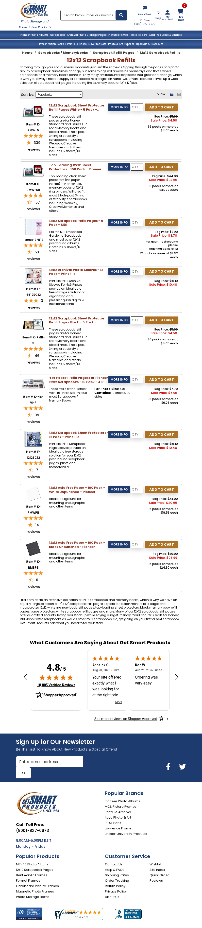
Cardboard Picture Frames (37, 886)
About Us (112, 896)
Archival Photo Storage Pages (86, 35)
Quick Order (159, 875)
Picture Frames (118, 35)
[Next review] (176, 677)
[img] (56, 677)
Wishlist (155, 864)
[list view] (172, 94)
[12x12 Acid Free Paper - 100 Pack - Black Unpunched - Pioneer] (33, 548)
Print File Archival (118, 812)
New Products (97, 44)
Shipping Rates (117, 875)
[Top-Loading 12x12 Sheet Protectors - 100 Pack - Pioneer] (33, 171)
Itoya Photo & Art (118, 817)
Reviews (156, 880)
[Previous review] (25, 677)
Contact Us (113, 864)
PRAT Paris (113, 823)
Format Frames (28, 880)
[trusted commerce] (29, 914)
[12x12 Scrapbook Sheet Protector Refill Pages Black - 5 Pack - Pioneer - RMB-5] (33, 324)
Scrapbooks (57, 35)
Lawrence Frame (118, 828)
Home (27, 52)
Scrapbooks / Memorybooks (63, 52)
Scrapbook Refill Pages (113, 52)
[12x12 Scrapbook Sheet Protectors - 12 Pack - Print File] (33, 438)
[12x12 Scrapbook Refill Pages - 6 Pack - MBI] (33, 226)
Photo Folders (138, 35)
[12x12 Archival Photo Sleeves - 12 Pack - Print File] (33, 275)
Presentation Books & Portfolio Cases (62, 44)
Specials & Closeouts (149, 44)
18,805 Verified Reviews (56, 685)
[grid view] (179, 94)
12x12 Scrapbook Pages (34, 869)
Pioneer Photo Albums (34, 35)
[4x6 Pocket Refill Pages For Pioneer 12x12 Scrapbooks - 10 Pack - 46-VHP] (33, 383)
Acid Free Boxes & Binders (165, 35)
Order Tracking (117, 880)
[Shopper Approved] (78, 914)
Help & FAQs (114, 869)
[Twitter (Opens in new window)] (182, 767)
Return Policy (115, 886)
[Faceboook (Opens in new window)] (169, 767)
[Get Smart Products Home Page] (34, 10)
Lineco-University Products (126, 833)
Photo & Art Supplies (121, 44)
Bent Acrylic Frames (31, 875)
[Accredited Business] (128, 914)
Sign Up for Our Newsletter (55, 742)
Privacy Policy (116, 891)
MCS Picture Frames (120, 806)
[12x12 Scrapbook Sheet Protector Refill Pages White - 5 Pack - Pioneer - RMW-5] (33, 111)
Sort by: (27, 94)
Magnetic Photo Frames (35, 891)
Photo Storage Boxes (33, 896)
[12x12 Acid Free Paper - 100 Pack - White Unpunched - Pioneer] (33, 493)
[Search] (121, 15)
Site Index (157, 869)
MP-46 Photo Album (32, 864)
